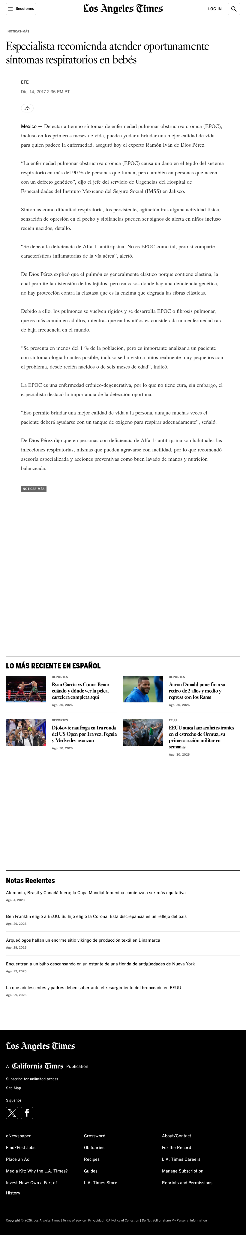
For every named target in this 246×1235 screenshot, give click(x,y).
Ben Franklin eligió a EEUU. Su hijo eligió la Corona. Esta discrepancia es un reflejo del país (96, 917)
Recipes (92, 1159)
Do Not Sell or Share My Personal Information (174, 1220)
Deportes (60, 677)
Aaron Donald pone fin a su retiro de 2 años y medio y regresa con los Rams (197, 691)
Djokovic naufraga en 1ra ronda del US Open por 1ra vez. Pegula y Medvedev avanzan (84, 734)
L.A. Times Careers (181, 1159)
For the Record (176, 1148)
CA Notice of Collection (122, 1220)
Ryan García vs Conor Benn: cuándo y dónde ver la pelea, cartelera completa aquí (80, 691)
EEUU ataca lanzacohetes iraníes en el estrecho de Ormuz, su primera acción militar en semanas (201, 737)
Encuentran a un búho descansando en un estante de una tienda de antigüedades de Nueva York (100, 964)
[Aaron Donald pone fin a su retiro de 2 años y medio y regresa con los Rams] (143, 689)
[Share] (27, 108)
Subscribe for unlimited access (32, 1079)
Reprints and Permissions (187, 1183)
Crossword (94, 1136)
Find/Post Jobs (20, 1148)
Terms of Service (74, 1220)
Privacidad (96, 1220)
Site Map (13, 1088)
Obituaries (94, 1148)
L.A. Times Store (100, 1183)
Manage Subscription (182, 1171)
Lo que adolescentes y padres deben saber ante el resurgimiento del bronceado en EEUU (93, 988)
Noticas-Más (18, 31)
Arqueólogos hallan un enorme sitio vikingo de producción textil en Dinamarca (83, 940)
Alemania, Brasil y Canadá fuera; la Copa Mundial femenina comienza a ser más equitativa (96, 893)
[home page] (123, 8)
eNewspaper (18, 1136)
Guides (91, 1171)
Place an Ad (17, 1159)
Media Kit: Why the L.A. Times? (37, 1171)
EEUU (173, 720)
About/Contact (176, 1136)
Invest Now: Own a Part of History (31, 1188)
